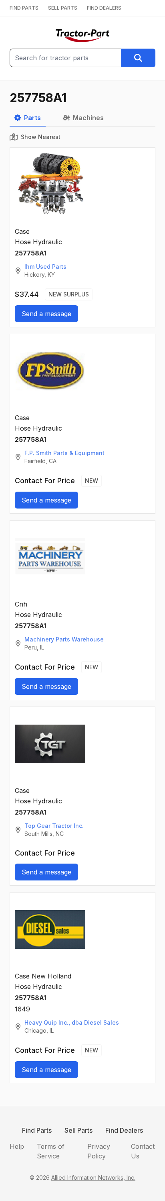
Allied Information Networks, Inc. (93, 1177)
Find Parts (37, 1130)
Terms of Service (50, 1151)
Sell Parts (78, 1130)
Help (17, 1146)
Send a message (46, 314)
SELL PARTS (62, 8)
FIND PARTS (24, 8)
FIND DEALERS (104, 8)
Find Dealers (124, 1130)
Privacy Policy (98, 1151)
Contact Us (143, 1151)
